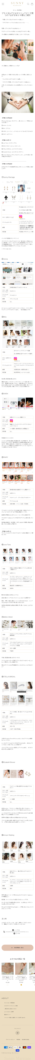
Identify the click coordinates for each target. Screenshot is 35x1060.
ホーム (14, 10)
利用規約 (18, 1039)
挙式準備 (19, 10)
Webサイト (22, 219)
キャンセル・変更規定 (9, 1002)
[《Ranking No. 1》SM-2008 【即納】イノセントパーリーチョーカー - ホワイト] (7, 985)
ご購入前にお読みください (26, 229)
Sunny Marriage (7, 121)
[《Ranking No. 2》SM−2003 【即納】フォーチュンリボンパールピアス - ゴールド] (21, 985)
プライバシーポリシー (10, 1039)
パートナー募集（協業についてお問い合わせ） (15, 1017)
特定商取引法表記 (25, 1039)
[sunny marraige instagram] (21, 420)
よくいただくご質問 (9, 1011)
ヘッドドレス (22, 221)
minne (5, 259)
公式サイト (13, 493)
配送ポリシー (7, 1014)
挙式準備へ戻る (19, 947)
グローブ (30, 223)
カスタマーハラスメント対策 (11, 1005)
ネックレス (24, 223)
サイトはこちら (7, 249)
